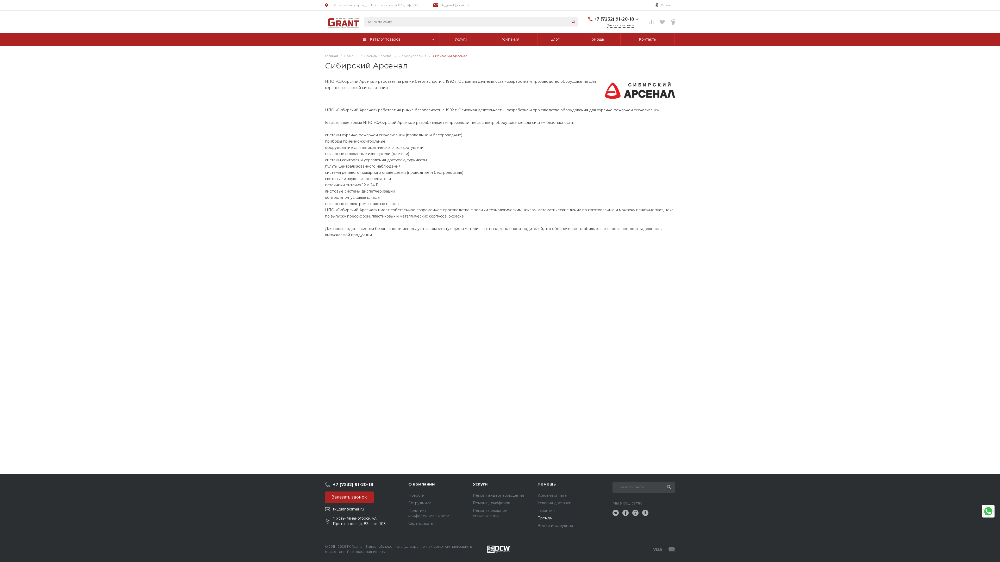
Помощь (547, 484)
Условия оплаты (552, 495)
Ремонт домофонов (491, 503)
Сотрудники (419, 503)
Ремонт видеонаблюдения (498, 495)
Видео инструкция (555, 525)
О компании (421, 484)
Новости (416, 495)
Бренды (545, 518)
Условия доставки (554, 503)
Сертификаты (421, 523)
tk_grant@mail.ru (455, 5)
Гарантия (546, 510)
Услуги (480, 484)
